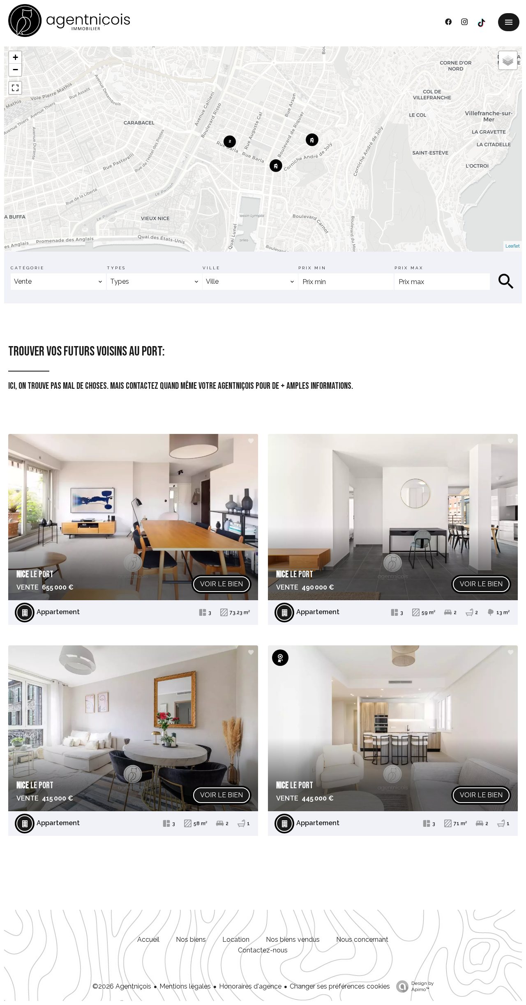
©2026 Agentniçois (121, 986)
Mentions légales (185, 986)
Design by (422, 986)
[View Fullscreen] (15, 88)
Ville (211, 268)
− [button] (15, 69)
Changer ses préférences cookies (340, 986)
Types (116, 268)
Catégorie (27, 268)
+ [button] (15, 57)
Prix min (312, 268)
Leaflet (512, 246)
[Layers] (508, 60)
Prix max (408, 268)
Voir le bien (221, 584)
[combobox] (58, 281)
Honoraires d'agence (250, 986)
